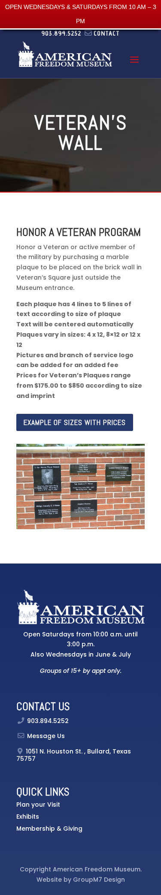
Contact (107, 33)
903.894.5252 (48, 721)
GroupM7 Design (99, 879)
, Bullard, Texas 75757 (73, 755)
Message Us (46, 736)
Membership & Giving (49, 828)
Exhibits (27, 816)
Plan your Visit (38, 804)
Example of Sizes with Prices (75, 422)
